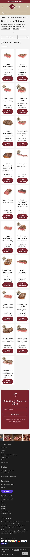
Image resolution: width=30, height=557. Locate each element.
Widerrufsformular (6, 513)
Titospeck (16, 549)
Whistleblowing (5, 511)
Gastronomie (4, 462)
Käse (2, 452)
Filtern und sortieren (12, 42)
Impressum (4, 504)
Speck (3, 450)
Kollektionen (11, 17)
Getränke (3, 460)
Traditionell (9, 37)
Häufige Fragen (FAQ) (7, 499)
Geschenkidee (5, 457)
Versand (3, 506)
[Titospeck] (14, 7)
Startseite (3, 17)
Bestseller (4, 448)
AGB (2, 501)
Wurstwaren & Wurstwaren (9, 455)
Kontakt (3, 508)
